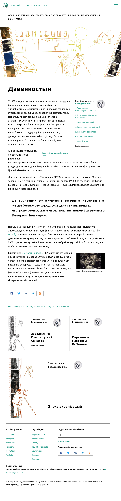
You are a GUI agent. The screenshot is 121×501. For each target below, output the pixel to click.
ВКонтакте (10, 443)
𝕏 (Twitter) (10, 451)
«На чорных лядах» (32, 253)
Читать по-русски (37, 5)
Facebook (10, 435)
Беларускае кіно (83, 103)
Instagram (10, 439)
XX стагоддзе (29, 306)
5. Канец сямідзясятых (85, 132)
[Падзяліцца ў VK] (25, 293)
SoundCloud (37, 451)
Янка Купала (49, 306)
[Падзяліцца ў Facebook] (11, 293)
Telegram (10, 447)
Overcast (35, 459)
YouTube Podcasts (40, 447)
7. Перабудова (81, 141)
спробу (12, 234)
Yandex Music (38, 439)
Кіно (10, 306)
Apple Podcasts (38, 435)
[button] (116, 4)
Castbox (35, 455)
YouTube (9, 455)
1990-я (40, 306)
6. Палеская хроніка (84, 136)
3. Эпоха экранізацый (84, 122)
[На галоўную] (5, 5)
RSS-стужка (65, 441)
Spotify (35, 443)
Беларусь (17, 306)
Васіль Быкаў (63, 306)
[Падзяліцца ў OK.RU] (40, 293)
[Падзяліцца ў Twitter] (18, 293)
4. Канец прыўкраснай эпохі (87, 127)
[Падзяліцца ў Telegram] (33, 293)
